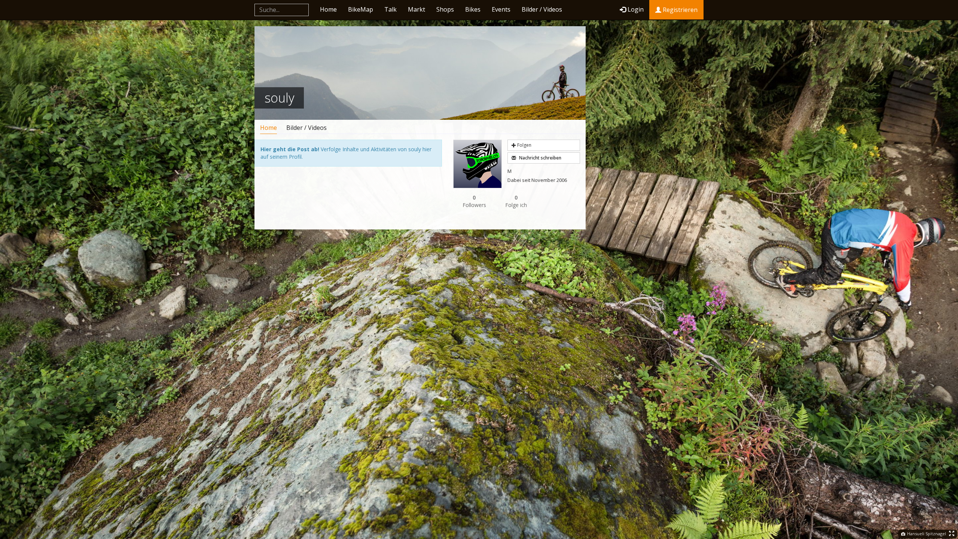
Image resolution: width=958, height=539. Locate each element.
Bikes (472, 9)
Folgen (523, 145)
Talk (390, 9)
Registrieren (679, 10)
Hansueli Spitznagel (926, 533)
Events (501, 9)
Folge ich (516, 201)
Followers (474, 201)
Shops (445, 9)
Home (328, 9)
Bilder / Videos (542, 9)
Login (636, 9)
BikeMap (360, 9)
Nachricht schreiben (539, 158)
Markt (416, 9)
